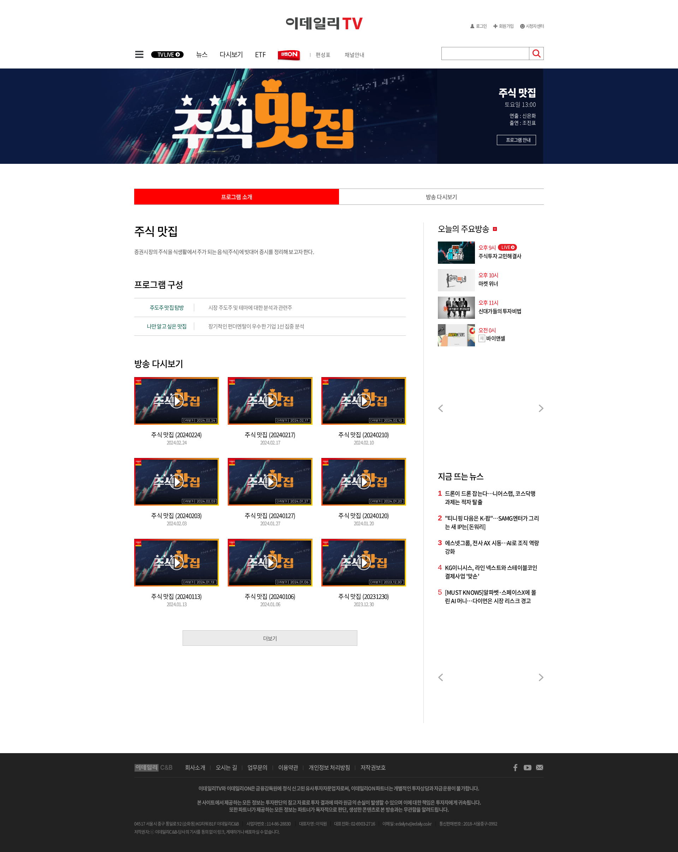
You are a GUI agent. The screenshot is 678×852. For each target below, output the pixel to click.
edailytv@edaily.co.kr (414, 824)
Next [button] (541, 408)
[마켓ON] (290, 55)
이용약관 (288, 767)
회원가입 (506, 26)
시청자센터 (535, 26)
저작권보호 (373, 767)
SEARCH (536, 53)
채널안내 (354, 55)
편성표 (323, 55)
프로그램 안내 (518, 139)
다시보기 (231, 54)
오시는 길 (226, 767)
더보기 (270, 638)
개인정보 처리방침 (329, 767)
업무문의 (258, 767)
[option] (491, 409)
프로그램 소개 (236, 196)
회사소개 (195, 767)
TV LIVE (165, 54)
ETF (260, 54)
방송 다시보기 (441, 196)
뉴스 (201, 54)
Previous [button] (440, 408)
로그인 (481, 26)
